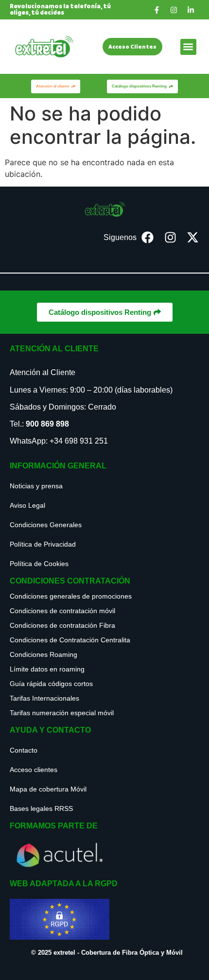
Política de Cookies (39, 563)
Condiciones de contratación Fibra (62, 625)
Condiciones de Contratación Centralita (70, 640)
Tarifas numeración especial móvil (62, 713)
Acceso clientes (33, 770)
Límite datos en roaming (47, 669)
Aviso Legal (27, 505)
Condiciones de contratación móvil (62, 611)
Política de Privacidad (43, 544)
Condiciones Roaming (43, 654)
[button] (188, 47)
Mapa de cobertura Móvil (48, 789)
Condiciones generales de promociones (71, 596)
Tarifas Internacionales (44, 698)
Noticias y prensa (36, 486)
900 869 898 (47, 424)
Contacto (23, 750)
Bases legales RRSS (41, 808)
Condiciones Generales (46, 525)
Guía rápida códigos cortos (51, 684)
